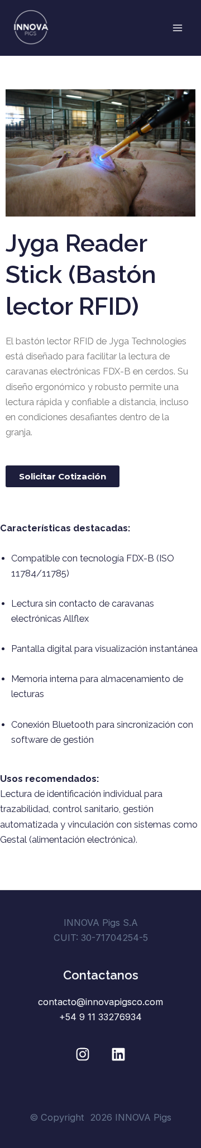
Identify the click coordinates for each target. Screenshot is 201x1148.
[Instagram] (82, 1054)
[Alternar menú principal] (177, 28)
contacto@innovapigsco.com (100, 1001)
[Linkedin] (118, 1054)
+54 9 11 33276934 (100, 1016)
